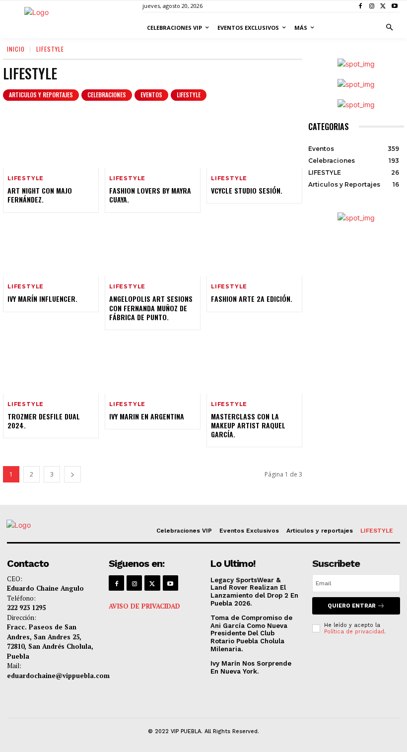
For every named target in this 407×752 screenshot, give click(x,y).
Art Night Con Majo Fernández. (39, 195)
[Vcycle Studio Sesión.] (254, 139)
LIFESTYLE (189, 94)
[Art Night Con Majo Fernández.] (51, 139)
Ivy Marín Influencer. (42, 298)
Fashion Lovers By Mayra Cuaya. (150, 195)
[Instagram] (372, 6)
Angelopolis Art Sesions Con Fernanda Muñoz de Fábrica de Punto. (151, 307)
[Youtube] (394, 6)
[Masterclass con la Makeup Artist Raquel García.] (254, 365)
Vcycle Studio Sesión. (246, 190)
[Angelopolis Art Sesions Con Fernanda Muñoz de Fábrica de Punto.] (153, 247)
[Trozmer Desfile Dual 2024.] (51, 365)
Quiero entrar (352, 606)
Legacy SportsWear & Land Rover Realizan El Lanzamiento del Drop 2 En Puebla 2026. (254, 591)
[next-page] (72, 474)
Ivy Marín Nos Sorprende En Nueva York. (250, 667)
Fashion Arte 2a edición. (251, 298)
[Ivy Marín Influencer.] (51, 247)
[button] (389, 27)
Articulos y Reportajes (41, 94)
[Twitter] (383, 6)
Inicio (16, 49)
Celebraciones (106, 94)
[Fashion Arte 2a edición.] (254, 247)
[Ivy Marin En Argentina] (153, 365)
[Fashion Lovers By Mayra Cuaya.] (153, 139)
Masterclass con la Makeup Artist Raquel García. (248, 425)
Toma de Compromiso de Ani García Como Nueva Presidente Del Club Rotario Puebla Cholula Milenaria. (251, 633)
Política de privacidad (354, 631)
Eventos (151, 94)
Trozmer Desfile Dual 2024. (43, 420)
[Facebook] (360, 6)
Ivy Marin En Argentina (146, 416)
